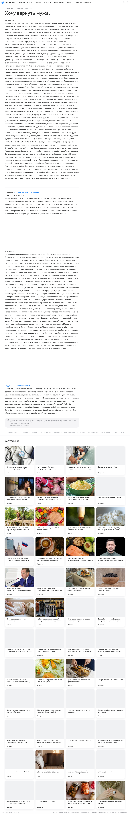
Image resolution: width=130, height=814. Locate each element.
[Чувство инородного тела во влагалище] (19, 612)
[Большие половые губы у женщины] (110, 460)
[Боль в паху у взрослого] (49, 795)
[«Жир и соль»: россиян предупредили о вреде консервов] (49, 582)
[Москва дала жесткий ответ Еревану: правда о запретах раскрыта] (19, 551)
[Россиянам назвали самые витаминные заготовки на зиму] (19, 673)
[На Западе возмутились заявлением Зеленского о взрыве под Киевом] (110, 551)
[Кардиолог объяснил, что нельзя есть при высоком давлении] (49, 551)
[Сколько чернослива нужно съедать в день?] (110, 582)
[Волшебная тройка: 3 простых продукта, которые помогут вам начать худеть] (110, 612)
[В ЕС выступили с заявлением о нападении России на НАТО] (49, 703)
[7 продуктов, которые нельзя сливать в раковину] (80, 582)
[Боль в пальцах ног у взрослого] (19, 764)
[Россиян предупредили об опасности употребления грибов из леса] (80, 764)
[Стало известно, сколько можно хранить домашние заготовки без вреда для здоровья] (80, 795)
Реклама (16, 812)
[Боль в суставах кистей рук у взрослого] (80, 703)
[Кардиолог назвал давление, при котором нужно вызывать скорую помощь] (80, 460)
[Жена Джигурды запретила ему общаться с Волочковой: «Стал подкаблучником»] (19, 643)
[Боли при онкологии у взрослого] (80, 734)
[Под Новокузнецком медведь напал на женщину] (80, 612)
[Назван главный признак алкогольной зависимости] (19, 734)
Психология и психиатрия (24, 8)
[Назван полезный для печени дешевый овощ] (49, 521)
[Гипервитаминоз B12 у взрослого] (110, 673)
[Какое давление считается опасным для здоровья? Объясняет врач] (19, 460)
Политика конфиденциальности (118, 812)
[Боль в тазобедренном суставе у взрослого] (110, 703)
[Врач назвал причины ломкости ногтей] (110, 795)
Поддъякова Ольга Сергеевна (26, 192)
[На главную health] (10, 2)
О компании (9, 812)
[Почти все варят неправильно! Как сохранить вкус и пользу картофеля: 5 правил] (80, 491)
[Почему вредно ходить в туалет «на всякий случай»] (19, 703)
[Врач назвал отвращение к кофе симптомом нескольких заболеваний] (49, 643)
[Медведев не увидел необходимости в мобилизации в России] (19, 582)
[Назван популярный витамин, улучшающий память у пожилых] (19, 521)
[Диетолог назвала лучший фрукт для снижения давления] (19, 795)
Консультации (9, 8)
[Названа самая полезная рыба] (110, 491)
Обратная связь (85, 812)
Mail (3, 812)
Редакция (54, 812)
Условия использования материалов (69, 812)
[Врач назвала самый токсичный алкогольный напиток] (80, 521)
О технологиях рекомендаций (99, 812)
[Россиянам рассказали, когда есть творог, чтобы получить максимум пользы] (110, 521)
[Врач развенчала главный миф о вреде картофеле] (80, 673)
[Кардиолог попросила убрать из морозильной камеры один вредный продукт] (19, 491)
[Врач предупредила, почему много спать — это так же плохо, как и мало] (80, 643)
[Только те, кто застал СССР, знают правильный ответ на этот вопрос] (49, 734)
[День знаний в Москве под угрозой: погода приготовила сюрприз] (110, 643)
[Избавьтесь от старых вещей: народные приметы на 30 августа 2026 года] (49, 612)
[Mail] (3, 2)
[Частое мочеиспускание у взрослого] (110, 764)
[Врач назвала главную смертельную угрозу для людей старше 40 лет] (80, 551)
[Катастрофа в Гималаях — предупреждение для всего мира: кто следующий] (49, 460)
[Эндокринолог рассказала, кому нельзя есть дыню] (49, 673)
